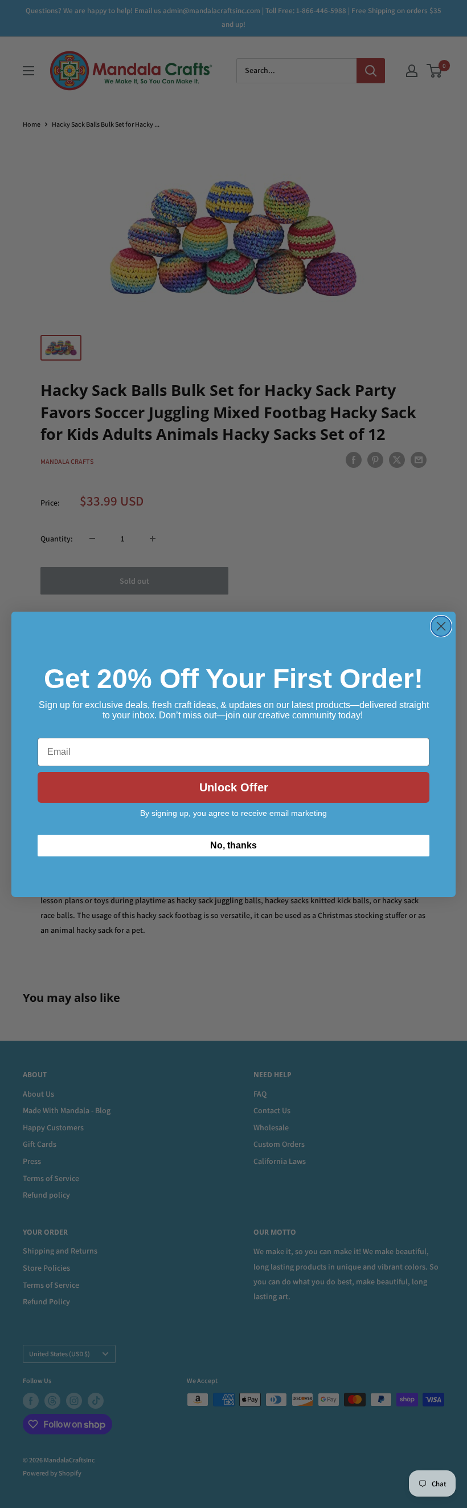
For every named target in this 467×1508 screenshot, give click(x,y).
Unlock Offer (233, 787)
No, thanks (233, 845)
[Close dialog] (441, 626)
